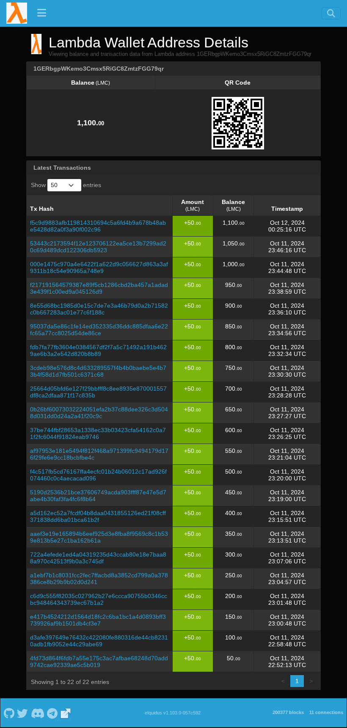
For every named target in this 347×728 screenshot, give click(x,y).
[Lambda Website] (66, 713)
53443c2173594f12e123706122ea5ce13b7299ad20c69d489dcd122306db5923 (98, 247)
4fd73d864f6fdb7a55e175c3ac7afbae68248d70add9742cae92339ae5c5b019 (99, 661)
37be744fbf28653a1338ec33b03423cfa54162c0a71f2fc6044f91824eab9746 (98, 433)
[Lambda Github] (9, 713)
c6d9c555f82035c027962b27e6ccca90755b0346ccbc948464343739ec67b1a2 (98, 599)
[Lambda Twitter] (23, 713)
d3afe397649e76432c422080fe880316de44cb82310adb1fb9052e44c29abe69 (99, 641)
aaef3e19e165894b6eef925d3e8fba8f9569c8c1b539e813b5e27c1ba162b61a (99, 537)
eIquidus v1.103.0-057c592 (173, 712)
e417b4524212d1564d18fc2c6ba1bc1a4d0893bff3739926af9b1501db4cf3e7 (98, 620)
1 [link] (297, 681)
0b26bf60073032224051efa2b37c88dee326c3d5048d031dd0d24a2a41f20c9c (99, 412)
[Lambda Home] (17, 13)
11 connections (326, 712)
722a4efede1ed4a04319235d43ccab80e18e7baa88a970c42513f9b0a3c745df (98, 558)
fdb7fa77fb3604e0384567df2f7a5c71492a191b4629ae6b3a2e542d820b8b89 (98, 350)
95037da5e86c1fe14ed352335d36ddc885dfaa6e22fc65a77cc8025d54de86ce (99, 329)
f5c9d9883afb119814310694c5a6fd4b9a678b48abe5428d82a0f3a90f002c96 (98, 226)
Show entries (66, 185)
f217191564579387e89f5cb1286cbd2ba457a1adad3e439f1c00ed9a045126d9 (99, 288)
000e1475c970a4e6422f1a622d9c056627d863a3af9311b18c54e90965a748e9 (99, 267)
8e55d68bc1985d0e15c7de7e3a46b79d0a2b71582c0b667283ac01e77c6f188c (99, 309)
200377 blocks (288, 712)
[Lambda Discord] (37, 713)
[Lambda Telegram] (52, 713)
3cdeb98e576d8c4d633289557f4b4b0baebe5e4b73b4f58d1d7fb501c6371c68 (98, 371)
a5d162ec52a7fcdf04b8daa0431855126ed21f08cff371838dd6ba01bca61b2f (98, 516)
